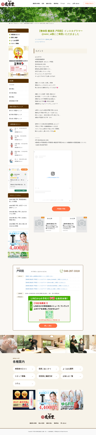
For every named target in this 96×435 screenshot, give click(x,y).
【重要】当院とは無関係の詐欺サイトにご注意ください (39, 276)
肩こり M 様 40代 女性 (21, 159)
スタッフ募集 (24, 376)
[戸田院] (39, 220)
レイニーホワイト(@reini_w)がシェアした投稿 (53, 200)
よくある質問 (72, 369)
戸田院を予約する (89, 3)
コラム (24, 383)
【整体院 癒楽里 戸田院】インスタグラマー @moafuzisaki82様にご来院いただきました (47, 285)
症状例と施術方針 (48, 376)
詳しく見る (48, 325)
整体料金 (56, 423)
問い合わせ (63, 423)
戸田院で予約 (61, 209)
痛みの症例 (41, 423)
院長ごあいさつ (48, 369)
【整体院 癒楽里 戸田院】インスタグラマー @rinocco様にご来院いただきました (45, 282)
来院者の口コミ (24, 369)
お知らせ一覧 (72, 376)
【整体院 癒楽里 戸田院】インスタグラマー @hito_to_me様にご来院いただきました (46, 288)
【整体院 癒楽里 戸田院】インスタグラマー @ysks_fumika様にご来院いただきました (46, 279)
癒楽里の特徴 (33, 423)
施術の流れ (49, 423)
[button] (27, 180)
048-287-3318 (72, 271)
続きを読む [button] (17, 186)
